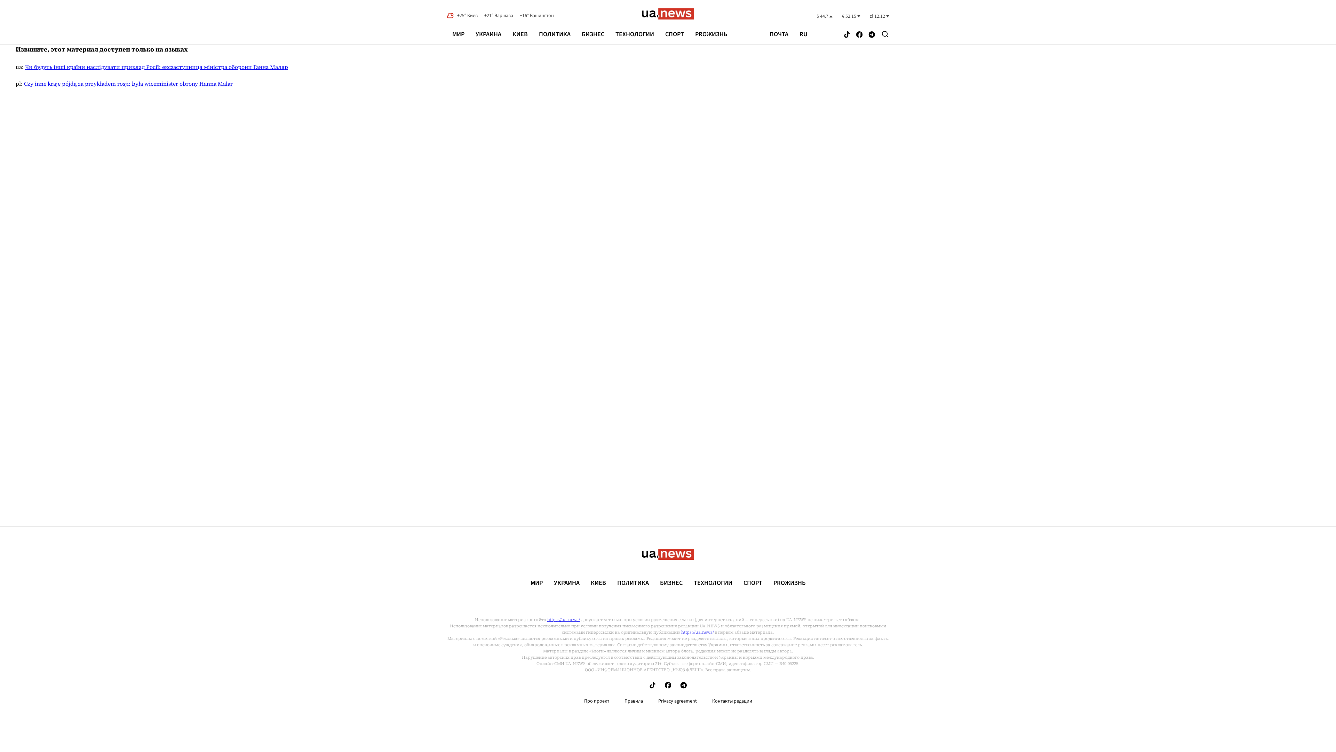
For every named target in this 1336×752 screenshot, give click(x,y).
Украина (488, 34)
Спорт (674, 34)
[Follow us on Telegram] (871, 35)
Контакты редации (732, 701)
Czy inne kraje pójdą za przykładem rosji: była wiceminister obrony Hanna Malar (128, 83)
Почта (779, 34)
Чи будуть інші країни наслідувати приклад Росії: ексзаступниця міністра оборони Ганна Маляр (156, 67)
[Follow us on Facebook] (859, 35)
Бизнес (593, 34)
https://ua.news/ (563, 619)
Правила (634, 701)
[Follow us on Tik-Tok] (847, 35)
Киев (520, 34)
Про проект (596, 701)
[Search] (885, 34)
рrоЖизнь (711, 34)
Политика (555, 34)
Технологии (634, 34)
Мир (458, 34)
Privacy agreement (677, 701)
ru (804, 34)
